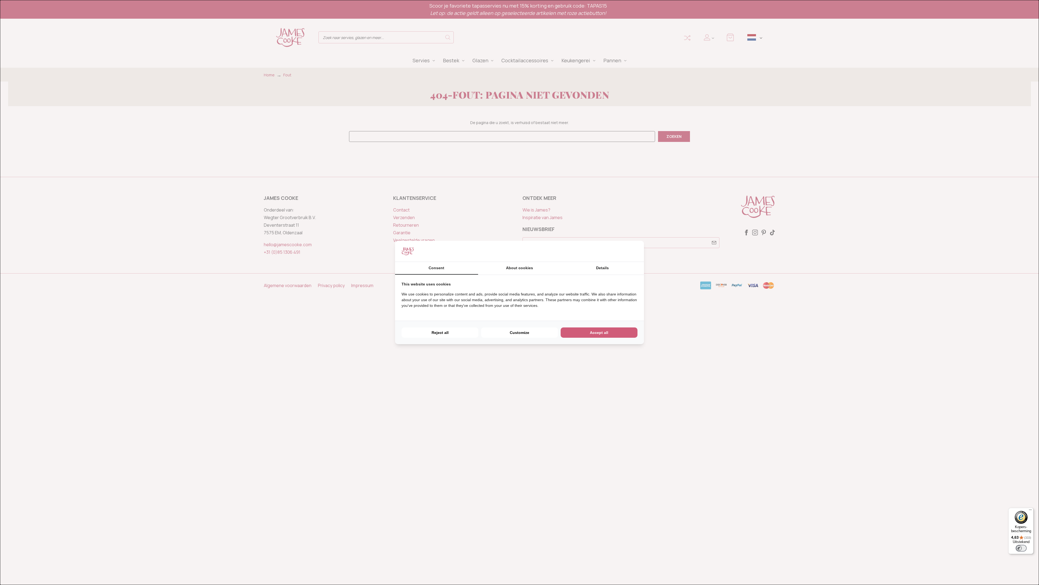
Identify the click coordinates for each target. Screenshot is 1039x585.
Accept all (599, 332)
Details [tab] (602, 268)
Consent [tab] (436, 268)
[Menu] (1030, 511)
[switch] (1021, 548)
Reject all (440, 332)
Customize (519, 332)
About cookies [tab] (519, 268)
